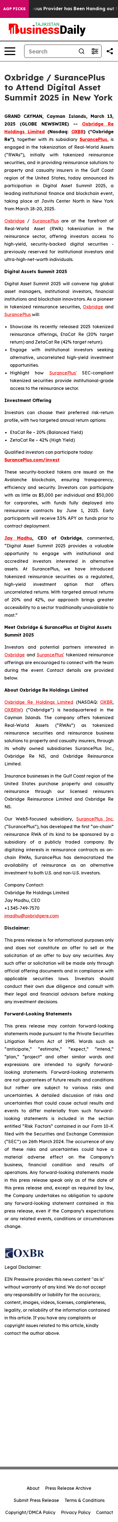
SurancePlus (45, 221)
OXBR (106, 702)
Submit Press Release (36, 1500)
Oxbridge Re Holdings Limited (38, 702)
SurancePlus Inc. (95, 819)
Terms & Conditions (84, 1500)
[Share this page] (110, 51)
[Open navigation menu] (9, 51)
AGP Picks (14, 8)
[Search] (81, 51)
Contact (104, 1512)
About (33, 1488)
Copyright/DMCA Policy (30, 1512)
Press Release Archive (68, 1488)
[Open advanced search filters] (94, 51)
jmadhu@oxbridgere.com (31, 915)
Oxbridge (14, 221)
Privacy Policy (76, 1512)
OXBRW (12, 710)
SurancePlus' (63, 373)
